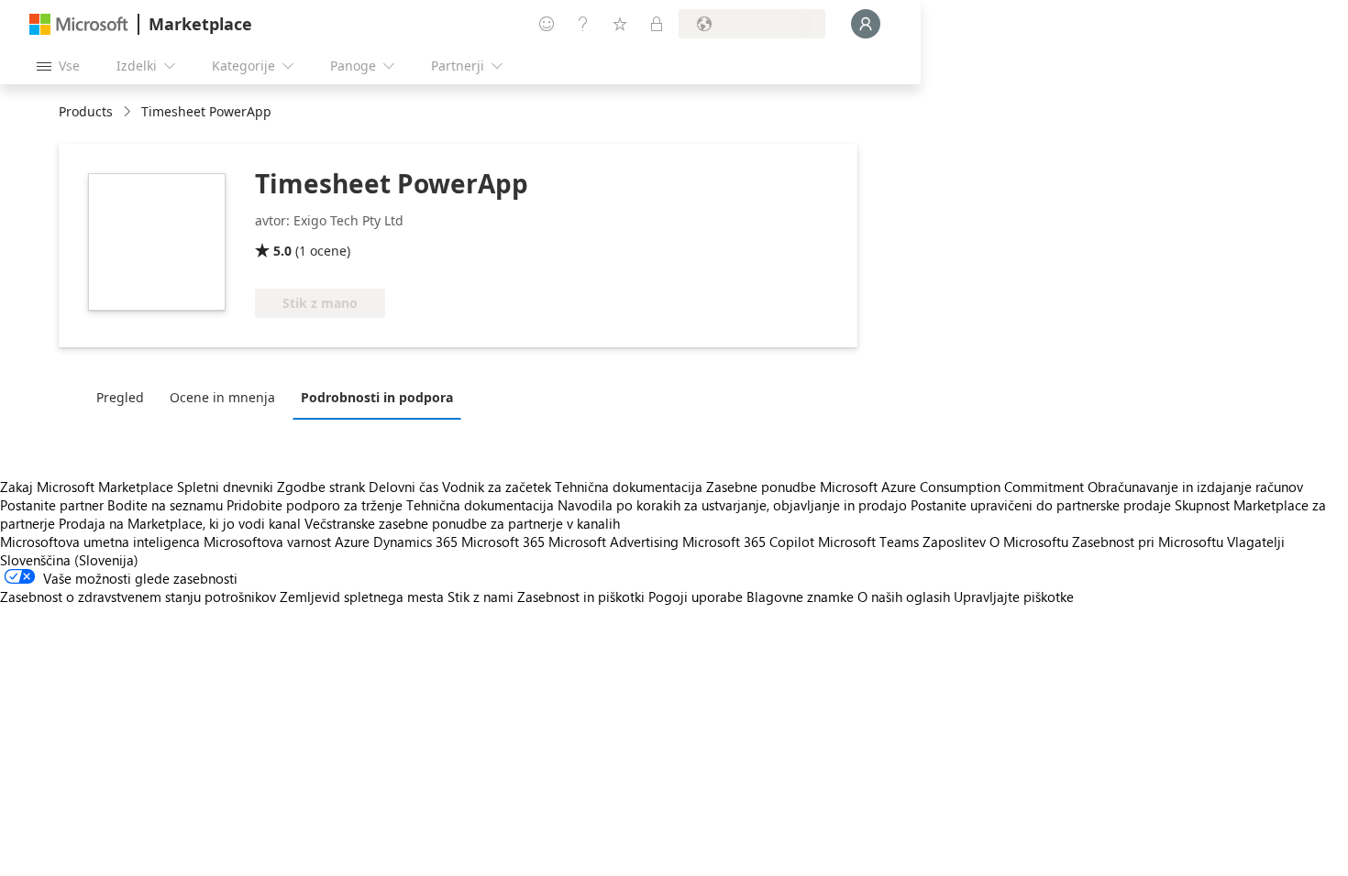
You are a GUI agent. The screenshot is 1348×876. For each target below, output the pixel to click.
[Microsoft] (78, 24)
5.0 (282, 250)
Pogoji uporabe (695, 596)
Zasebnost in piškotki (581, 596)
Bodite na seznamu (165, 505)
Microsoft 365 (503, 541)
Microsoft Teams (868, 541)
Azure (352, 541)
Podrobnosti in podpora (377, 397)
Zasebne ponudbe (761, 486)
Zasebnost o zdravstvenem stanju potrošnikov (138, 596)
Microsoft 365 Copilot (748, 541)
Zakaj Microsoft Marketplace (86, 486)
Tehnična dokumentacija (628, 486)
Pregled (120, 397)
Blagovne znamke (800, 596)
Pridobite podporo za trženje (315, 505)
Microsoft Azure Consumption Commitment (954, 486)
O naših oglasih (903, 596)
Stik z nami (480, 596)
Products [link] (86, 111)
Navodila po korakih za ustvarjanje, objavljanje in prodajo (732, 505)
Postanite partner (52, 505)
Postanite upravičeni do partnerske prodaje (1041, 505)
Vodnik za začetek (496, 486)
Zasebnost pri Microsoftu (1147, 541)
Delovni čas (403, 486)
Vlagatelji (1256, 541)
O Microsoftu (1028, 541)
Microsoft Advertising (613, 541)
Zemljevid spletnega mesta (362, 596)
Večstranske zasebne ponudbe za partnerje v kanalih (462, 523)
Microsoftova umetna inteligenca (100, 541)
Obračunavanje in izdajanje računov (1195, 486)
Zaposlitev (954, 541)
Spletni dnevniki (225, 486)
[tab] (124, 397)
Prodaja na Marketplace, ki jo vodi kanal (180, 523)
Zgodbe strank (321, 486)
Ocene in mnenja (222, 397)
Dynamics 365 (415, 541)
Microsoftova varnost (267, 541)
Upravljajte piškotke (1014, 596)
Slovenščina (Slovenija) (69, 560)
